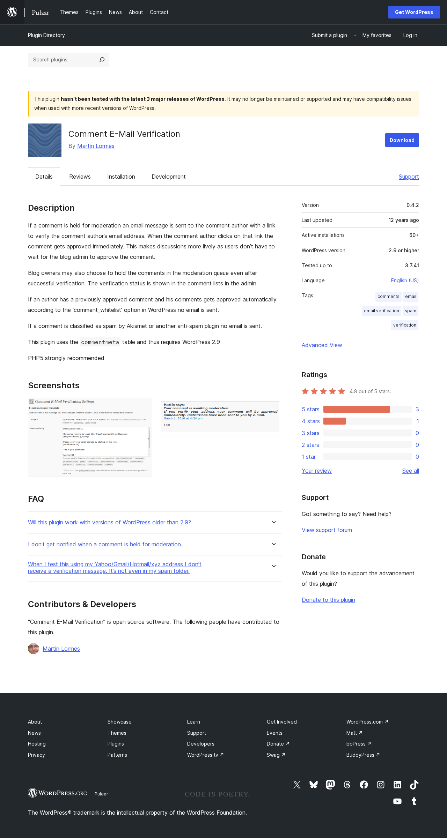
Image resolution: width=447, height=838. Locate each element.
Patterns (117, 755)
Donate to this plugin (328, 599)
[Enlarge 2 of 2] (272, 407)
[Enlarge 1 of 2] (142, 407)
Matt (354, 733)
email (410, 296)
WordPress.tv (205, 755)
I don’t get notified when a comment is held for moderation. (105, 544)
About (35, 722)
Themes (117, 733)
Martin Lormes (96, 145)
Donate (278, 744)
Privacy (36, 755)
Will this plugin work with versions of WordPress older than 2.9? (109, 522)
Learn (193, 722)
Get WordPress (414, 12)
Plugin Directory (46, 35)
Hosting (37, 744)
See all (410, 470)
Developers (200, 744)
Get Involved (282, 722)
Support (409, 176)
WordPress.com (367, 722)
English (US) (405, 280)
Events (275, 733)
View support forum (327, 529)
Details (44, 176)
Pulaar (101, 793)
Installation (121, 176)
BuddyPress (363, 755)
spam (410, 310)
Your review (317, 470)
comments (389, 296)
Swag (276, 755)
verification (404, 325)
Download (402, 140)
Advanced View (322, 345)
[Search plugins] (102, 60)
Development (169, 176)
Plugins (116, 744)
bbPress (359, 744)
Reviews (80, 176)
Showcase (120, 722)
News (34, 733)
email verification (381, 310)
